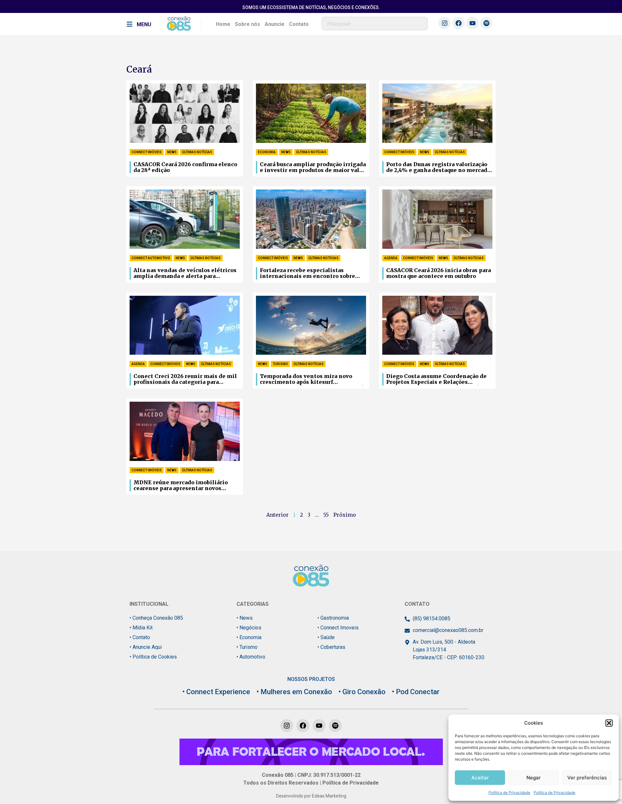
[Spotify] (486, 23)
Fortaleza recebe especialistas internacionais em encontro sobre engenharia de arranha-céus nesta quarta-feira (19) (307, 273)
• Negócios (248, 628)
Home (223, 24)
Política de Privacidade (509, 792)
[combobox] (375, 23)
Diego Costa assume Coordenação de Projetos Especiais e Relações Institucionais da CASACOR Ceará (436, 379)
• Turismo (247, 647)
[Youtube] (472, 23)
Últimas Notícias (197, 152)
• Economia (248, 637)
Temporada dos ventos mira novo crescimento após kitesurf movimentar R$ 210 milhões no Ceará (311, 379)
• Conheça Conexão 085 (156, 618)
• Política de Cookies (153, 657)
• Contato (140, 637)
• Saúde (326, 637)
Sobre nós (247, 24)
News (172, 152)
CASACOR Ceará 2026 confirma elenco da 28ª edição (185, 167)
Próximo (344, 514)
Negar (533, 778)
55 (326, 514)
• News (244, 618)
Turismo (280, 364)
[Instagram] (444, 23)
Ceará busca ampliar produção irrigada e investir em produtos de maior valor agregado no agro (313, 167)
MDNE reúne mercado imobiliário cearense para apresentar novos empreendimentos (180, 485)
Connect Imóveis (147, 152)
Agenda (390, 258)
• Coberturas (331, 647)
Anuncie (274, 24)
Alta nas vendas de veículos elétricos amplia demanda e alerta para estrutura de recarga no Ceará (184, 273)
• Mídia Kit (141, 628)
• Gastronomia (333, 618)
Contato (299, 24)
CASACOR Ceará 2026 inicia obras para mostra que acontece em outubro (438, 273)
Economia (267, 152)
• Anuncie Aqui (146, 647)
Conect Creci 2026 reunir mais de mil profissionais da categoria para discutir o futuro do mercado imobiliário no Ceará (185, 379)
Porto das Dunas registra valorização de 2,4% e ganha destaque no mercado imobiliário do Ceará (438, 167)
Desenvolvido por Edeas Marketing (311, 795)
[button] (609, 723)
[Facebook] (458, 23)
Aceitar (480, 778)
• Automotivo (250, 657)
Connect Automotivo (151, 258)
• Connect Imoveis (338, 628)
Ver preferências (587, 778)
